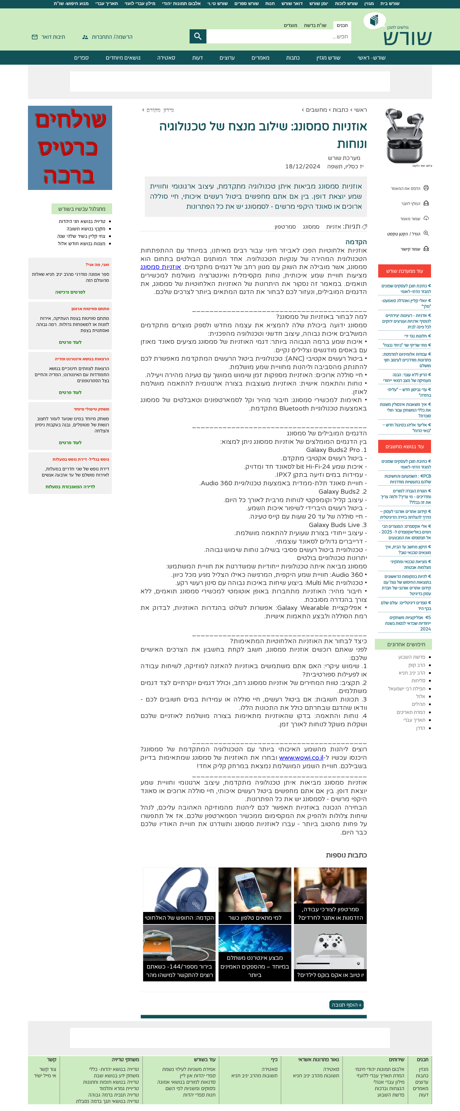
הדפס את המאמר (405, 188)
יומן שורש (318, 3)
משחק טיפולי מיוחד (91, 409)
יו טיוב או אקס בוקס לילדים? (330, 975)
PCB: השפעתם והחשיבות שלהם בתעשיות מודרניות (408, 479)
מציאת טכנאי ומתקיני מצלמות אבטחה (411, 564)
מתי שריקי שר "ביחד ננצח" (405, 345)
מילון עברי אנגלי (388, 1082)
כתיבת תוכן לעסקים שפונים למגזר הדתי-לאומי (406, 288)
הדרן (420, 728)
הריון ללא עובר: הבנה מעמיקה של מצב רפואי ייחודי (407, 377)
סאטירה (166, 57)
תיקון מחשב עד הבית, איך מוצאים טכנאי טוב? (408, 549)
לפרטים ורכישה (70, 292)
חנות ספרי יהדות (199, 1094)
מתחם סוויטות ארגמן (90, 309)
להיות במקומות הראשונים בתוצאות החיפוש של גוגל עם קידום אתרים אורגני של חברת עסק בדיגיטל (406, 585)
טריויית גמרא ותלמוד (119, 1088)
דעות (197, 57)
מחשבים (316, 109)
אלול (420, 696)
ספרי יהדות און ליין (198, 1075)
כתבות (293, 57)
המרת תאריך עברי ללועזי (380, 1075)
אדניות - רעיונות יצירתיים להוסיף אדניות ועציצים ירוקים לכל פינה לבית (406, 321)
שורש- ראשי (372, 57)
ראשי (360, 109)
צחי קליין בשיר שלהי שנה (81, 236)
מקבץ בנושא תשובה (86, 229)
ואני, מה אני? (97, 264)
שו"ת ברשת (315, 25)
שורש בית (390, 3)
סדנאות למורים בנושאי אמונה (186, 1082)
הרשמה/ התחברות (112, 36)
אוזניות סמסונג (160, 267)
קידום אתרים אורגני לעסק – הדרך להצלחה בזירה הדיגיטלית (405, 514)
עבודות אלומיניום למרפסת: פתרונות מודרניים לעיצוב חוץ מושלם (406, 359)
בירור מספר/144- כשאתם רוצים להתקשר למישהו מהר (179, 971)
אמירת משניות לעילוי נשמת (189, 1069)
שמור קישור (410, 249)
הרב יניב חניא (412, 672)
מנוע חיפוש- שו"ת (71, 3)
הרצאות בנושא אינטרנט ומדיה (82, 359)
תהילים (418, 704)
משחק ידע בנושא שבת (116, 1075)
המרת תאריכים (411, 712)
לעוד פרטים (70, 342)
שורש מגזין (329, 57)
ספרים (81, 57)
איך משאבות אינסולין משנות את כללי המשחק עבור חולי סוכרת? (405, 410)
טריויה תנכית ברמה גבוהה (113, 1094)
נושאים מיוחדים (123, 57)
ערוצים (227, 57)
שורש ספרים (246, 3)
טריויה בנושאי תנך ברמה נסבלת (107, 1101)
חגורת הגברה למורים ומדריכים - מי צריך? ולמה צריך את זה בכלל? (406, 496)
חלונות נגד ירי (415, 336)
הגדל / (414, 234)
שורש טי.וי (217, 3)
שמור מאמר (410, 219)
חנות (270, 3)
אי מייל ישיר (45, 1075)
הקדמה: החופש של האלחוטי (179, 917)
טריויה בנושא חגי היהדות (82, 221)
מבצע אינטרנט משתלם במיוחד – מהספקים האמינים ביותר (254, 966)
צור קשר (47, 1069)
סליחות (418, 680)
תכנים (342, 25)
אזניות (333, 226)
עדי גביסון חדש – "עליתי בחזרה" (409, 392)
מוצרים (290, 25)
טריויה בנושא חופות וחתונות (111, 1082)
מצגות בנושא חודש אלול (81, 243)
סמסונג (311, 226)
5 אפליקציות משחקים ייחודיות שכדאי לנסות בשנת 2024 (408, 623)
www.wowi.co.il (301, 757)
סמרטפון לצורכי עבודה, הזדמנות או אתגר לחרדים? (330, 914)
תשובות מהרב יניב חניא (316, 1075)
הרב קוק (416, 665)
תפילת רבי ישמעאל (406, 688)
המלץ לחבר (410, 203)
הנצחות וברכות (389, 1088)
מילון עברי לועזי (140, 3)
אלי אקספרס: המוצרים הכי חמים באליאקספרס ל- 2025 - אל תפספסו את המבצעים (405, 532)
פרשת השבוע (411, 657)
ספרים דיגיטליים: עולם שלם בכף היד (406, 605)
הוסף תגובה (345, 1005)
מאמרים (260, 57)
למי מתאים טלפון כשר (255, 917)
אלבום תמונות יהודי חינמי (379, 1069)
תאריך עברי (106, 3)
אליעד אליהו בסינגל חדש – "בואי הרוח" (407, 427)
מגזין (369, 3)
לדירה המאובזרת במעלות (70, 487)
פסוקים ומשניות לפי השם (190, 1088)
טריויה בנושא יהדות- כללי (114, 1069)
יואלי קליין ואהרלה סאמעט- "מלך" (406, 303)
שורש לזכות (346, 3)
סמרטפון (285, 226)
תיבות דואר (53, 36)
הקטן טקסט (397, 234)
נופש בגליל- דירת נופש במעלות (81, 459)
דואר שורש (292, 3)
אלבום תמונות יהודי (181, 3)
